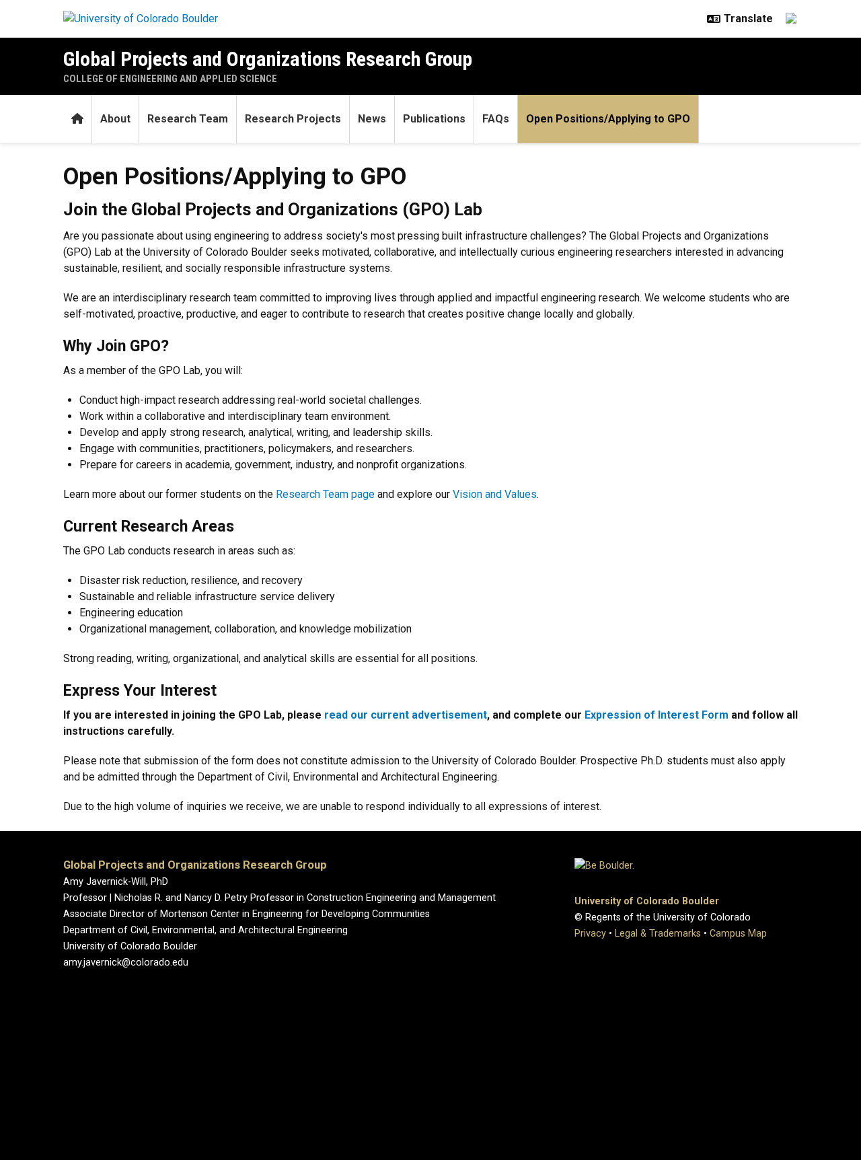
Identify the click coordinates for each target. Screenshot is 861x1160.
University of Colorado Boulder (646, 901)
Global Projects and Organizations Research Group (267, 59)
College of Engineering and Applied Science (170, 79)
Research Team (187, 118)
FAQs (495, 118)
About (115, 118)
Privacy (590, 933)
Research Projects (293, 118)
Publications (434, 118)
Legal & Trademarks (658, 933)
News (372, 118)
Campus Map (738, 933)
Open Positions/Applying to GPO (608, 118)
